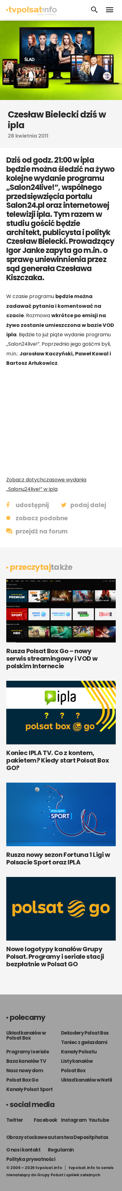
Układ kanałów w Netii (86, 1080)
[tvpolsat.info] (31, 13)
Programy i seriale (27, 1051)
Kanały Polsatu (79, 1051)
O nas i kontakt (23, 1149)
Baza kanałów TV (26, 1061)
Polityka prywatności (30, 1159)
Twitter (14, 1120)
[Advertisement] (61, 421)
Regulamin (61, 1149)
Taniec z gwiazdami (84, 1042)
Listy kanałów (77, 1061)
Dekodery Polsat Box (85, 1033)
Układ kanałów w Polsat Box (26, 1035)
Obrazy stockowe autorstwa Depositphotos (57, 1137)
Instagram (74, 1120)
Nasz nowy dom (24, 1070)
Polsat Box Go (22, 1080)
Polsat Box (73, 1070)
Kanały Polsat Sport (29, 1089)
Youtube (99, 1120)
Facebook (45, 1120)
